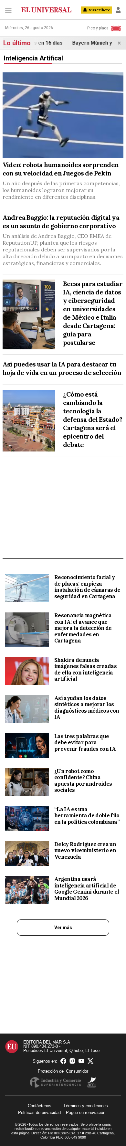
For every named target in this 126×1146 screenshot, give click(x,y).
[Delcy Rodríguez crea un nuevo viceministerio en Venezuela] (27, 853)
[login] (118, 10)
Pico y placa (98, 28)
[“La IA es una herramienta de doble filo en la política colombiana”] (27, 818)
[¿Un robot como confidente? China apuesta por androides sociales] (27, 782)
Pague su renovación (85, 1112)
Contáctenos (39, 1106)
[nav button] (8, 10)
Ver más (63, 927)
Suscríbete (99, 9)
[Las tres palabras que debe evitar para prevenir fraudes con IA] (27, 745)
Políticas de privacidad (39, 1112)
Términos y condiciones (85, 1106)
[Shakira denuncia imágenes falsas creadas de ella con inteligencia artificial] (27, 671)
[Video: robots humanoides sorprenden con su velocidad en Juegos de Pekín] (63, 115)
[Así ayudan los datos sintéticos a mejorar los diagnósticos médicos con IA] (27, 709)
